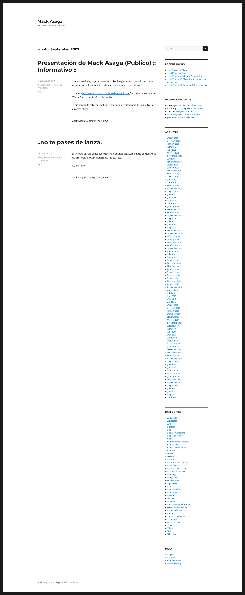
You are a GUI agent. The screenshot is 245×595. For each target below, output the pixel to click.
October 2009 (173, 320)
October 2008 (173, 356)
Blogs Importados (175, 436)
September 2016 (174, 233)
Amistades (172, 421)
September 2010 (174, 287)
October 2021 (173, 153)
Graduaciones (173, 480)
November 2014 (174, 242)
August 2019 (173, 177)
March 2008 (172, 370)
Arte (169, 424)
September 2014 (174, 248)
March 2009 (172, 341)
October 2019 (173, 174)
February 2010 (173, 308)
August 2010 (172, 290)
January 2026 (173, 144)
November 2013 (174, 266)
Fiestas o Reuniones (176, 471)
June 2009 (172, 332)
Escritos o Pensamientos (178, 462)
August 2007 (173, 385)
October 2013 (173, 269)
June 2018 (171, 197)
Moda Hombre (173, 489)
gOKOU (170, 117)
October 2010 (173, 284)
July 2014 (171, 254)
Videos (170, 525)
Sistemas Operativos (176, 516)
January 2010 (173, 311)
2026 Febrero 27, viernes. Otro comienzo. (185, 76)
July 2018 (171, 194)
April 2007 (172, 397)
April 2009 (172, 338)
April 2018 (171, 203)
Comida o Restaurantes (177, 448)
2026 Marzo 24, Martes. (178, 70)
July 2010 (171, 293)
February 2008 (173, 373)
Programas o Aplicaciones (179, 504)
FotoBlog (171, 474)
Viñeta (170, 528)
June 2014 (171, 257)
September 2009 (174, 323)
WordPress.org (174, 563)
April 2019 (172, 183)
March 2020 (172, 165)
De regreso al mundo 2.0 (191, 108)
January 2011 (173, 278)
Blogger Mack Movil (46, 85)
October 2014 (173, 245)
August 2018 (172, 191)
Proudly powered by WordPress (65, 582)
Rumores (171, 513)
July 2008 (171, 364)
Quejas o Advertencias (177, 507)
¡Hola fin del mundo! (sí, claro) (188, 105)
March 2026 (172, 138)
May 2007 (171, 394)
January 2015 (173, 239)
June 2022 (171, 150)
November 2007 (174, 379)
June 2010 (171, 296)
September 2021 (174, 156)
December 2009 (174, 314)
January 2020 (173, 168)
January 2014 (173, 260)
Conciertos (172, 451)
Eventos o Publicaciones (178, 468)
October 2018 (173, 186)
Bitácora (171, 427)
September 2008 (174, 359)
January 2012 (173, 272)
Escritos (171, 460)
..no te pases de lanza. (69, 142)
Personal (171, 501)
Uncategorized (173, 522)
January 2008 (173, 376)
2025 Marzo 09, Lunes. (177, 73)
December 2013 (174, 263)
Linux (170, 486)
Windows (171, 534)
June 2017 (171, 224)
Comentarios (173, 445)
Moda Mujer (172, 492)
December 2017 (174, 209)
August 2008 (173, 361)
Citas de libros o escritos (178, 442)
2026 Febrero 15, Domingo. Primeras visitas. (187, 85)
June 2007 (171, 391)
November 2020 (174, 162)
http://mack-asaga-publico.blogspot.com (106, 93)
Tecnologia (172, 519)
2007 (39, 92)
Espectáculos (173, 465)
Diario (170, 454)
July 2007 (171, 388)
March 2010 (172, 305)
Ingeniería (172, 483)
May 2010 (171, 299)
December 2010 (174, 281)
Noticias (171, 498)
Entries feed (172, 558)
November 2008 (174, 353)
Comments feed (174, 560)
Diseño (170, 457)
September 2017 (174, 215)
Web (169, 531)
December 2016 (174, 230)
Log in (170, 555)
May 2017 (171, 227)
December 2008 (174, 350)
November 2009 (174, 317)
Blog (169, 430)
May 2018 (171, 200)
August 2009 (173, 326)
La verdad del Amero (190, 114)
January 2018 (173, 206)
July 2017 (171, 221)
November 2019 (174, 171)
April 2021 (171, 159)
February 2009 (173, 344)
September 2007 (174, 382)
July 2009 (171, 329)
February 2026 (173, 141)
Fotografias (172, 477)
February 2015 (173, 236)
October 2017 (173, 212)
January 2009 (173, 347)
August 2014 (172, 251)
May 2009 (171, 335)
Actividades (172, 418)
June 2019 (171, 180)
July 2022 (171, 147)
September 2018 (174, 188)
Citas (169, 439)
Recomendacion (174, 510)
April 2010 (171, 302)
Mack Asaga (50, 21)
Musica (170, 495)
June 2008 (171, 367)
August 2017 (172, 218)
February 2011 (173, 275)
